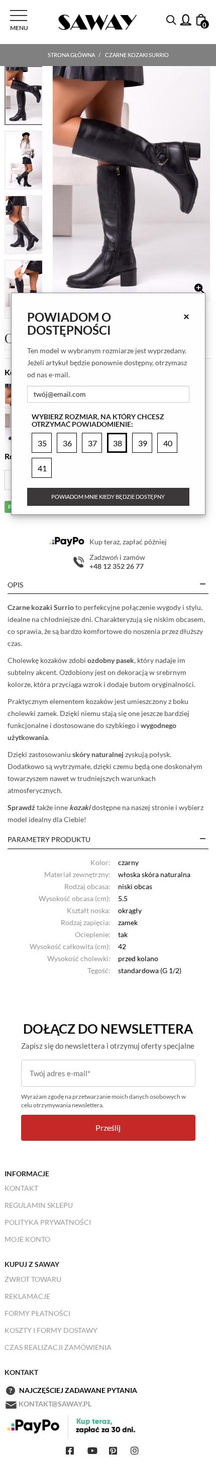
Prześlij (108, 1127)
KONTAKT (21, 1188)
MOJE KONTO (27, 1239)
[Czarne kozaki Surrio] (131, 183)
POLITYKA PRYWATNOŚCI (48, 1222)
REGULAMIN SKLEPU (39, 1205)
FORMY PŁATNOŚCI (37, 1313)
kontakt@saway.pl (55, 1403)
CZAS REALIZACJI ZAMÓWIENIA (58, 1347)
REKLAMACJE (27, 1296)
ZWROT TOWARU (33, 1279)
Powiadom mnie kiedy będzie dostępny (108, 496)
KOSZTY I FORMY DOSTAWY (51, 1330)
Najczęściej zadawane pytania (78, 1390)
